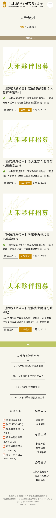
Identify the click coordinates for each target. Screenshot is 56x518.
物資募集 (40, 448)
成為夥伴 (40, 424)
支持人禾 (40, 434)
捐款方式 (40, 444)
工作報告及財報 (41, 476)
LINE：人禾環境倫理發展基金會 (28, 397)
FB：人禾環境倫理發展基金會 (28, 376)
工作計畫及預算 (41, 472)
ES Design (32, 504)
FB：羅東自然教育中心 (28, 387)
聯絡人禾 (40, 411)
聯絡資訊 (40, 420)
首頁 (22, 27)
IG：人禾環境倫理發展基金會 (28, 366)
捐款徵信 (40, 480)
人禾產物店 (40, 452)
